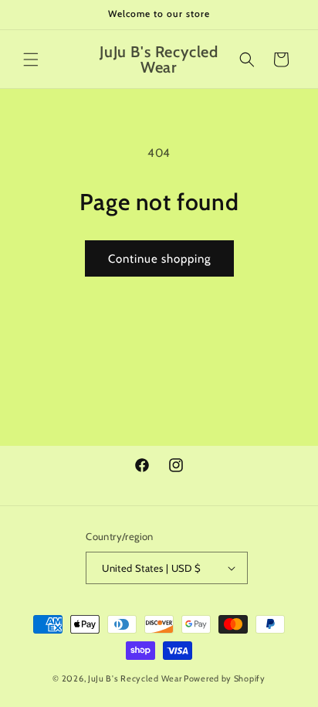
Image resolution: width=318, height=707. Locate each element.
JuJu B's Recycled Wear (134, 678)
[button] (31, 59)
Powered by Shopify (225, 678)
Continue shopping (159, 259)
